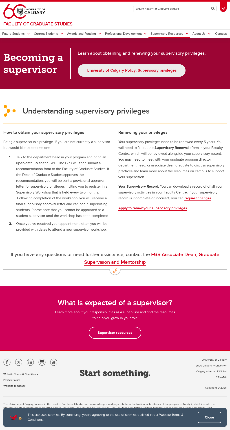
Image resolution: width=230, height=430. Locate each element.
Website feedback (14, 386)
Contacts (221, 33)
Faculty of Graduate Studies (38, 23)
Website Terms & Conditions (20, 374)
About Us (199, 33)
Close (209, 417)
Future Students (13, 33)
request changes (197, 198)
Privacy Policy (11, 380)
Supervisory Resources (167, 33)
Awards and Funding (81, 33)
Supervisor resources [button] (115, 332)
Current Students (46, 33)
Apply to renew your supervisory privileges (152, 208)
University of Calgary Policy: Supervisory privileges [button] (132, 70)
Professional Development (123, 33)
